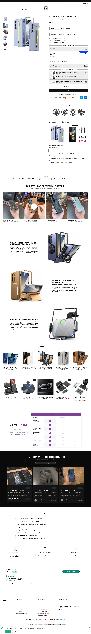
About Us (40, 602)
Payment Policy (19, 611)
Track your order (41, 606)
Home (15, 7)
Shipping (69, 105)
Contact (67, 9)
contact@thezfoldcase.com (68, 604)
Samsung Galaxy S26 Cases (44, 613)
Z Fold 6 (57, 7)
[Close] (89, 627)
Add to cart (54, 150)
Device (51, 25)
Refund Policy (19, 602)
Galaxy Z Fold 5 (65, 28)
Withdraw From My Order (21, 613)
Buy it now (69, 90)
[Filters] (80, 571)
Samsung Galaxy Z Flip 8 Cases (45, 611)
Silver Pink (61, 34)
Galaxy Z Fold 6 (54, 28)
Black (75, 34)
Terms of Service (19, 607)
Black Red (69, 34)
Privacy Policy (19, 606)
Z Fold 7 (24, 9)
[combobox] (59, 156)
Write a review (71, 571)
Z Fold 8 (22, 7)
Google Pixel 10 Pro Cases (43, 609)
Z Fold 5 (65, 7)
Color (51, 32)
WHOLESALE (40, 607)
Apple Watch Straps (42, 615)
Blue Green (53, 34)
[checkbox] (69, 73)
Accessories (75, 7)
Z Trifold (31, 7)
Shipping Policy (19, 609)
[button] (69, 49)
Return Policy (19, 604)
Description (69, 102)
